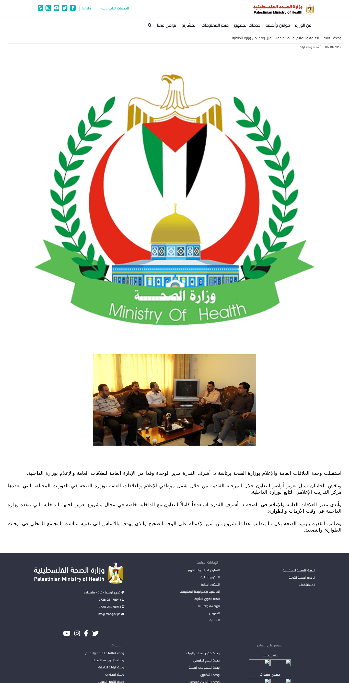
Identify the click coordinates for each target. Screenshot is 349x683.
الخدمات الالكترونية (115, 8)
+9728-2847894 (110, 599)
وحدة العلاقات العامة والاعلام (104, 653)
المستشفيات (307, 585)
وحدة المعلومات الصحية (204, 667)
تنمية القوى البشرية (206, 599)
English (88, 8)
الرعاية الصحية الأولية (302, 577)
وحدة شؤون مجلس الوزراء (202, 653)
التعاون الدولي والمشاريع (203, 570)
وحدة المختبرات (114, 674)
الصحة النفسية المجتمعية (299, 570)
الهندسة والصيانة (208, 606)
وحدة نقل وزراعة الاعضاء (108, 660)
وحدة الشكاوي (209, 675)
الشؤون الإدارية (210, 577)
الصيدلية (214, 620)
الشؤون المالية (210, 584)
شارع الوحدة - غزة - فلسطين (102, 592)
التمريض (214, 613)
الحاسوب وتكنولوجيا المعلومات (199, 591)
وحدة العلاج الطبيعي (206, 660)
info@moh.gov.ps (109, 614)
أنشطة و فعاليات (310, 47)
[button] (150, 25)
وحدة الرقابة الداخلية (111, 667)
